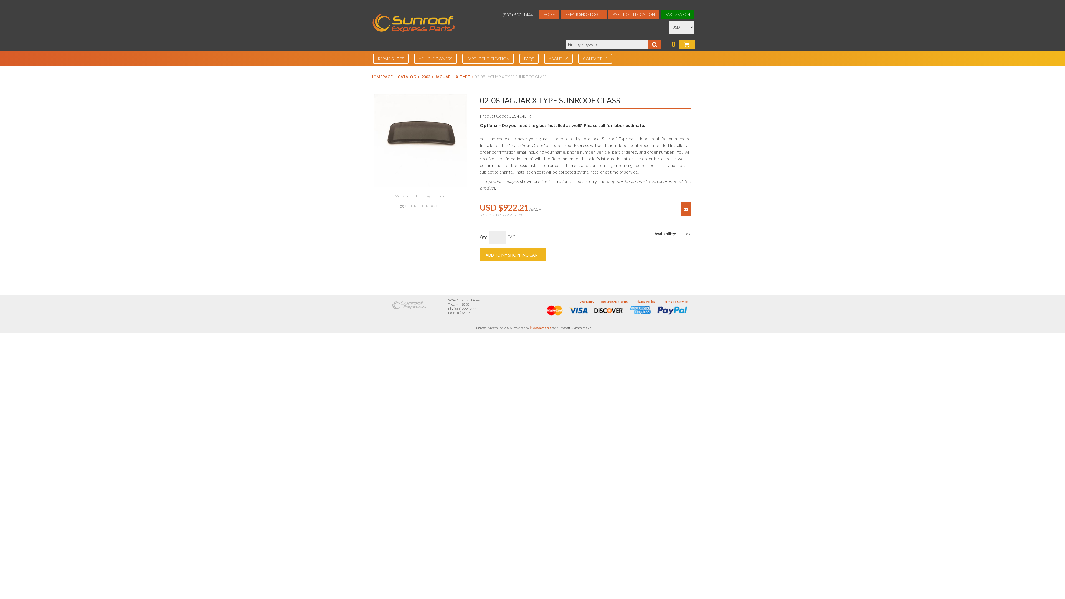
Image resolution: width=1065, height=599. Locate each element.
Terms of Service (675, 302)
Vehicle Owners (435, 58)
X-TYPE (463, 76)
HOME (549, 14)
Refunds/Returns (614, 302)
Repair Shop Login (583, 14)
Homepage (381, 76)
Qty (483, 236)
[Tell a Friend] (686, 209)
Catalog (407, 76)
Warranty (587, 302)
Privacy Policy (644, 302)
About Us (558, 58)
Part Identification (634, 14)
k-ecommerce (540, 328)
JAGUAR (443, 76)
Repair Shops (391, 58)
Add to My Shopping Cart (513, 255)
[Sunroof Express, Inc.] (413, 23)
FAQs (529, 58)
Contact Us (595, 58)
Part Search (677, 14)
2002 (425, 76)
